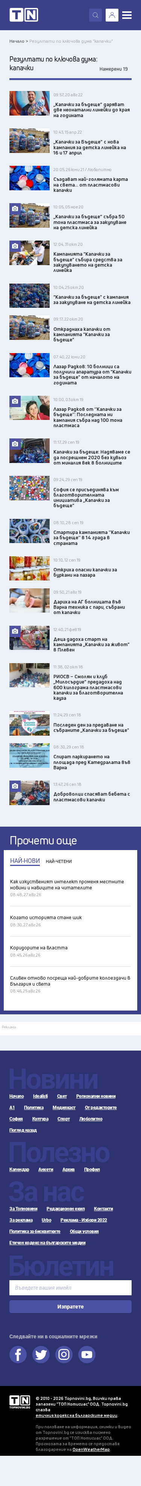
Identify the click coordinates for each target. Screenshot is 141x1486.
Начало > (18, 41)
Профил (92, 1169)
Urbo (46, 1220)
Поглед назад (22, 1130)
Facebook (18, 1354)
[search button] (95, 15)
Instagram (64, 1354)
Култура (40, 1119)
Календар (19, 1169)
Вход (112, 15)
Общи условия (84, 1231)
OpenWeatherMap (91, 1449)
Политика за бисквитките (35, 1231)
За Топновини (23, 1208)
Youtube (87, 1354)
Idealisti (40, 1096)
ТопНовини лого (23, 15)
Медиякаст (64, 1107)
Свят (62, 1096)
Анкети (45, 1169)
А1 (12, 1107)
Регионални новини (96, 1096)
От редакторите (101, 1107)
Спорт (64, 1119)
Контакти (103, 1208)
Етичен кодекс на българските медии (47, 1242)
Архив (68, 1169)
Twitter (41, 1354)
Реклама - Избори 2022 (84, 1220)
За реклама (20, 1220)
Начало (16, 1096)
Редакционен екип (66, 1208)
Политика (33, 1107)
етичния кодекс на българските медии (76, 1415)
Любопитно (91, 1119)
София (16, 1119)
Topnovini (19, 1402)
